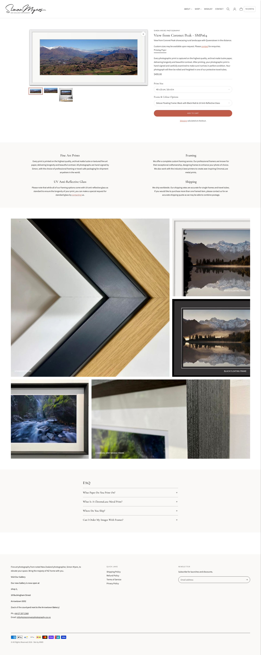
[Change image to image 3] (66, 95)
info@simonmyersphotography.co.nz (34, 617)
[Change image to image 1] (35, 91)
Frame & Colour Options (166, 96)
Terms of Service (114, 579)
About (187, 9)
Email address (186, 576)
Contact (219, 9)
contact (204, 46)
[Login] (235, 9)
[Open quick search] (228, 9)
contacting (76, 194)
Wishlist (208, 9)
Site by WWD (38, 642)
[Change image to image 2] (51, 90)
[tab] (160, 50)
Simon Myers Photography (167, 30)
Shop (197, 9)
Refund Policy (113, 575)
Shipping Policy (114, 571)
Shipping (183, 121)
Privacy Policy (113, 583)
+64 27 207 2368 (21, 613)
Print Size (158, 83)
